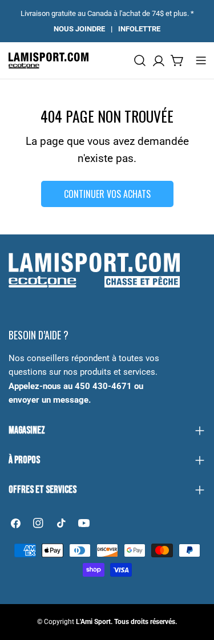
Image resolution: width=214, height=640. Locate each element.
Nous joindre (79, 29)
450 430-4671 (103, 386)
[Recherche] (139, 60)
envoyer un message (48, 400)
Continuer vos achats (107, 194)
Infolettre (139, 29)
